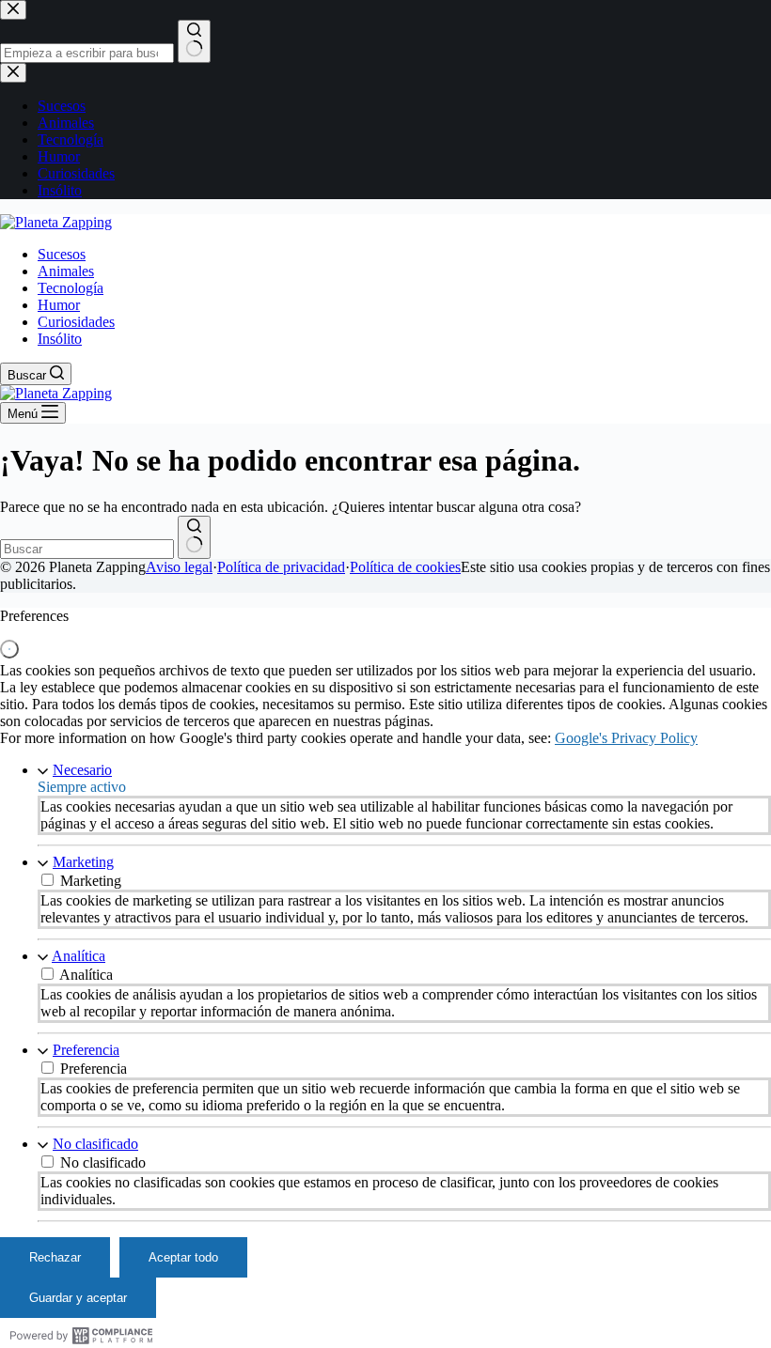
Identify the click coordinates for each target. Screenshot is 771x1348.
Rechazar (55, 1257)
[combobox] (87, 549)
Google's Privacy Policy (626, 738)
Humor (59, 305)
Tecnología (70, 288)
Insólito (60, 339)
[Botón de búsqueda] (194, 537)
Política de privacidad (281, 567)
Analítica (78, 956)
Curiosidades (76, 322)
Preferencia (86, 1050)
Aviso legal (179, 567)
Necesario (82, 770)
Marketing (83, 862)
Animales (66, 271)
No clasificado (95, 1144)
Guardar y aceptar (78, 1298)
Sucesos (62, 254)
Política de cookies (405, 567)
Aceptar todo (183, 1257)
